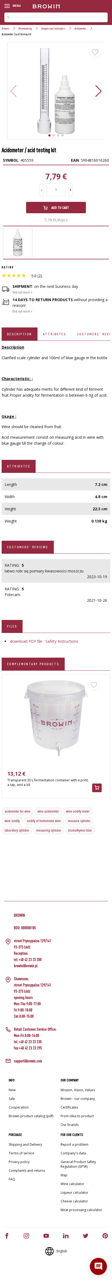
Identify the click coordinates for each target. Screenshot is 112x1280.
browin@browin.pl (26, 965)
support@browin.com (28, 1061)
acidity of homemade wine (44, 821)
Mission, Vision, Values (78, 1090)
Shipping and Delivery (25, 1144)
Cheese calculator (74, 1201)
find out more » (22, 292)
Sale (12, 1098)
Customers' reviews (27, 547)
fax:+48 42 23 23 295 (28, 1048)
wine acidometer (48, 811)
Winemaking (25, 28)
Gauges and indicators (53, 28)
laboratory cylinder (17, 830)
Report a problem (74, 1144)
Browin (5, 28)
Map (64, 1175)
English (62, 1251)
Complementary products (33, 664)
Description (19, 334)
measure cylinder (79, 821)
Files (12, 626)
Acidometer (80, 28)
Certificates (69, 1107)
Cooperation (19, 1107)
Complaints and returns (27, 1170)
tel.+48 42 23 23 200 (28, 959)
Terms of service (21, 1153)
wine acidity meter (78, 811)
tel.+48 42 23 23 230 (28, 1041)
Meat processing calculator (81, 1210)
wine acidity (12, 821)
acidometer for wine (17, 811)
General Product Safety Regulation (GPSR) (78, 1164)
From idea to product (77, 1116)
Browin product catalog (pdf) (31, 1116)
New (12, 1090)
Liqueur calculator (74, 1192)
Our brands (70, 1124)
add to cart (60, 207)
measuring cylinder (48, 830)
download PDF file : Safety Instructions (44, 641)
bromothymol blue (80, 830)
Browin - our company (78, 1098)
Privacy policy (19, 1162)
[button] (98, 91)
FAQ (12, 1179)
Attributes (54, 334)
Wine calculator (72, 1184)
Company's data (73, 1153)
